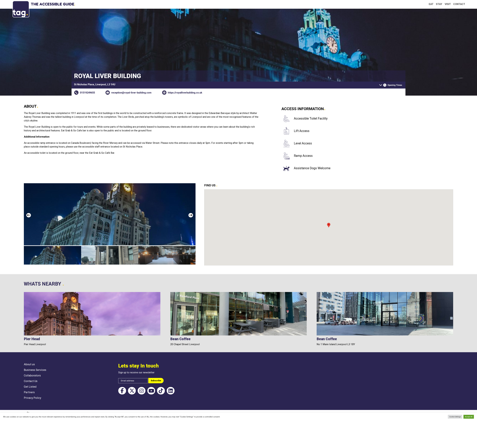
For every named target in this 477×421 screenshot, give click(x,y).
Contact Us (30, 381)
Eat (431, 4)
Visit (448, 4)
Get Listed (30, 386)
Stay (439, 4)
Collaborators (32, 375)
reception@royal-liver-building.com (131, 92)
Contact (459, 4)
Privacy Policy (32, 397)
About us (29, 364)
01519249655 (87, 92)
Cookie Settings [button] (455, 417)
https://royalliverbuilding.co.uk (185, 92)
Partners (29, 392)
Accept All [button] (468, 417)
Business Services (35, 369)
